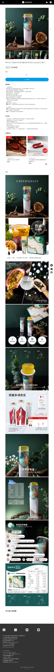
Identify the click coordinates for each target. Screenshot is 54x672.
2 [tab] (21, 167)
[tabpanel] (16, 150)
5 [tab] (27, 167)
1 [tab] (19, 167)
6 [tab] (28, 167)
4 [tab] (25, 167)
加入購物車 (27, 79)
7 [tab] (31, 167)
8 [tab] (33, 167)
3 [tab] (23, 167)
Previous (4, 54)
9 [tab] (35, 167)
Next (49, 54)
